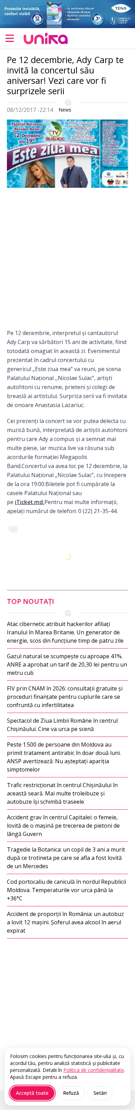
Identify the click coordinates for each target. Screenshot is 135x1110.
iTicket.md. (29, 502)
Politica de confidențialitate (93, 1070)
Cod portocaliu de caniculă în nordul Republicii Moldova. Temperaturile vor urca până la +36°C (66, 890)
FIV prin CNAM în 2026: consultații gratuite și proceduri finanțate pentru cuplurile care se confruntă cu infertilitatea (65, 697)
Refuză (71, 1093)
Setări (100, 1093)
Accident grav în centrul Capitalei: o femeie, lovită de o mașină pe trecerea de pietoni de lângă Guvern (63, 825)
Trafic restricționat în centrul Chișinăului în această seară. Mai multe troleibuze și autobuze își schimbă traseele (62, 793)
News (64, 109)
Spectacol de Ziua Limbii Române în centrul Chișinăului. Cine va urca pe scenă (62, 725)
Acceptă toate (32, 1093)
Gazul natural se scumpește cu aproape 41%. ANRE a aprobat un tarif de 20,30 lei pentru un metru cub (67, 664)
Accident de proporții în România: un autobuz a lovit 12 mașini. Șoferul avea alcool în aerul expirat (65, 922)
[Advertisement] (67, 260)
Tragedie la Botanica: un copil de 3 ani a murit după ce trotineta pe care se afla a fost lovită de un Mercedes (66, 858)
